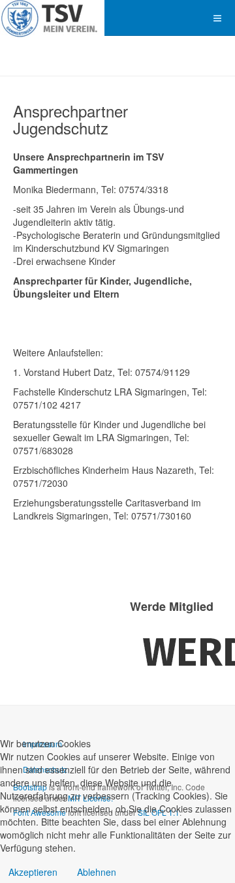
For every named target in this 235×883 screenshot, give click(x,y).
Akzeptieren (32, 871)
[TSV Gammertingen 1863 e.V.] (52, 18)
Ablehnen (96, 871)
